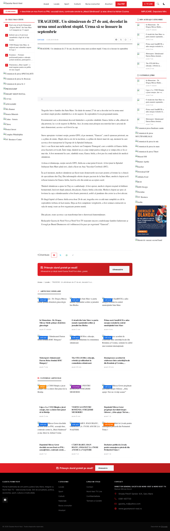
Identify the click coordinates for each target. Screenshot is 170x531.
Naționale (62, 501)
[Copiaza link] (130, 40)
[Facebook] (116, 40)
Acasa (40, 282)
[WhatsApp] (126, 40)
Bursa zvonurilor (92, 4)
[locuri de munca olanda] (151, 221)
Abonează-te (117, 269)
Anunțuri (61, 510)
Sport (66, 4)
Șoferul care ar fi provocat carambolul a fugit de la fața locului (19, 37)
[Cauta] (158, 3)
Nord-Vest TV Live (94, 491)
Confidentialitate (93, 496)
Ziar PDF (121, 4)
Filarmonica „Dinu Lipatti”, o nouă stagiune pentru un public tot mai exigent (20, 67)
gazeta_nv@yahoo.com (129, 503)
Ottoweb (164, 527)
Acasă (46, 4)
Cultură (77, 4)
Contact (89, 487)
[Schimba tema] (164, 3)
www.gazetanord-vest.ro (130, 508)
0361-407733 (124, 498)
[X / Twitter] (121, 40)
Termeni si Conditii (94, 501)
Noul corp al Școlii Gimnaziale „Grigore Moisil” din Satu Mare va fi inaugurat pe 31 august (20, 27)
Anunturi (109, 4)
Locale (56, 4)
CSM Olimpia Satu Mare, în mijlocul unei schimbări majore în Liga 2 (20, 47)
